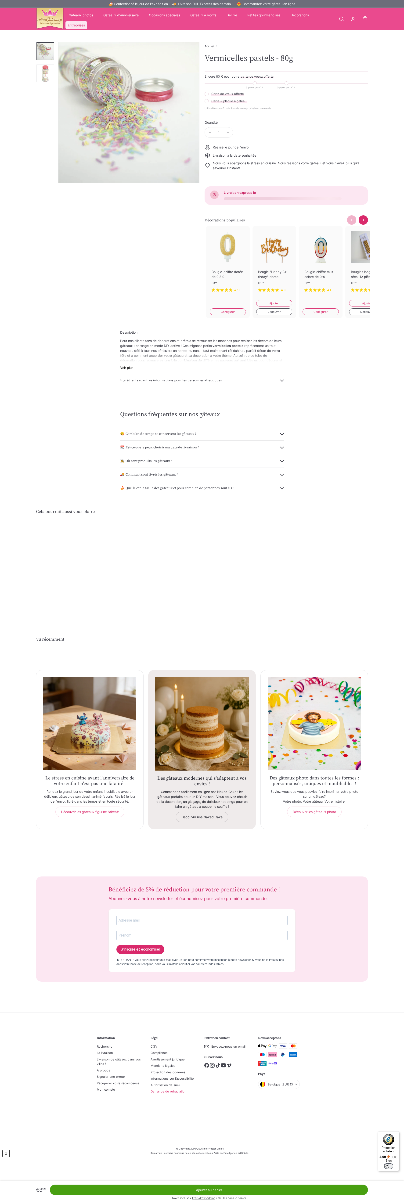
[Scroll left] (351, 220)
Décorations (300, 15)
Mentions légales (163, 1065)
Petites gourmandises (263, 15)
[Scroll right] (363, 220)
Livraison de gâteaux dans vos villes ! (119, 1061)
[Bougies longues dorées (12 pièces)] (367, 263)
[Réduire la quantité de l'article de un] (210, 132)
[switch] (388, 1166)
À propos (103, 1070)
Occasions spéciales (164, 15)
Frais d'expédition (203, 1198)
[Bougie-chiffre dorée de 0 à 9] (228, 263)
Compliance (159, 1053)
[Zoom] (128, 112)
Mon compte (106, 1089)
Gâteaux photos (81, 15)
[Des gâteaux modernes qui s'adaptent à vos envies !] (202, 724)
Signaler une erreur (111, 1076)
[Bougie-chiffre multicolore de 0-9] (321, 263)
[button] (6, 1153)
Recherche (104, 1046)
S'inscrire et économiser (140, 949)
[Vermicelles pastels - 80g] (61, 562)
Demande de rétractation (168, 1091)
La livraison (105, 1053)
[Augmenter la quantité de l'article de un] (228, 132)
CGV (154, 1046)
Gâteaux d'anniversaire (121, 15)
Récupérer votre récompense (118, 1083)
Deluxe (232, 15)
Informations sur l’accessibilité (172, 1078)
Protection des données (168, 1072)
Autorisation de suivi (165, 1085)
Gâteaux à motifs (203, 15)
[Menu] (396, 1134)
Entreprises (76, 25)
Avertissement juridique (168, 1059)
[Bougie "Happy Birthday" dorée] (274, 263)
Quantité (211, 122)
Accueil (209, 46)
